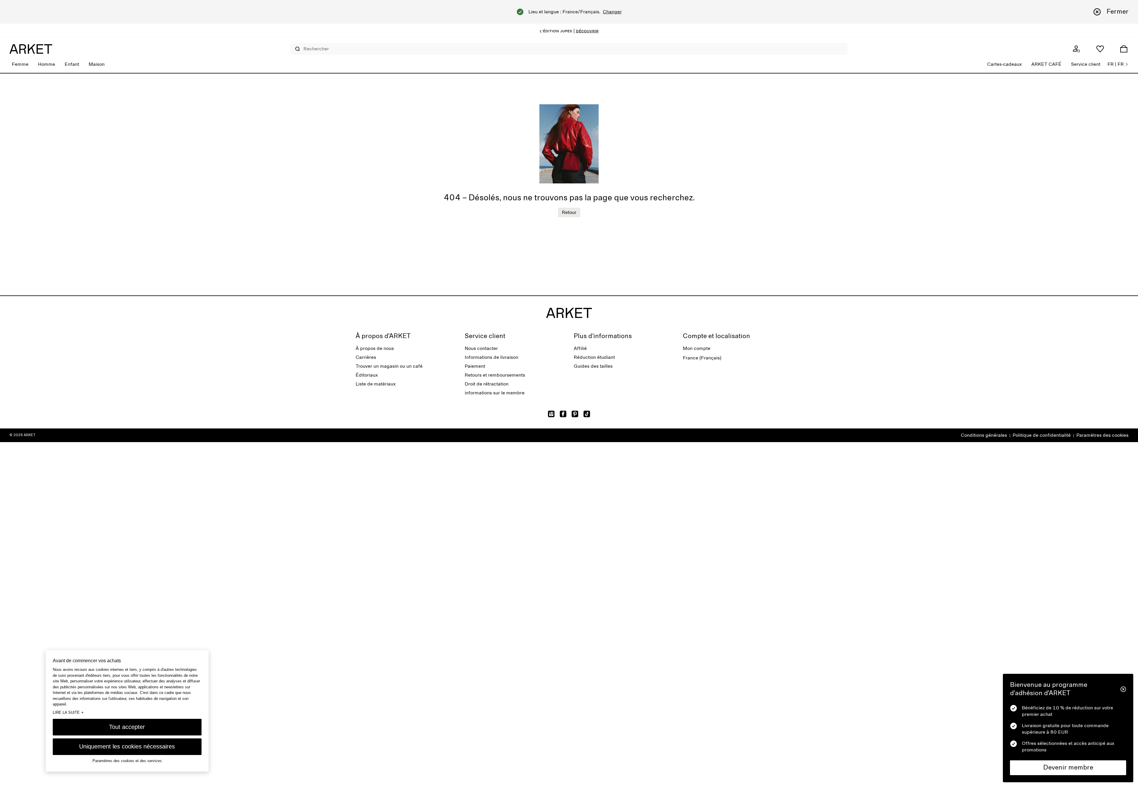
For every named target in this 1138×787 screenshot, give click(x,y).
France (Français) (702, 358)
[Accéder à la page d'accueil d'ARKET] (30, 49)
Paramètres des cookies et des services (127, 760)
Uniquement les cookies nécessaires (127, 746)
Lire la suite (68, 712)
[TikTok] (586, 414)
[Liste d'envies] (1100, 49)
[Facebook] (563, 414)
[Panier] (1124, 49)
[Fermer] (1123, 689)
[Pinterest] (574, 414)
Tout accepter (127, 726)
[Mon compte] (1076, 49)
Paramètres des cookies (1102, 435)
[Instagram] (551, 414)
